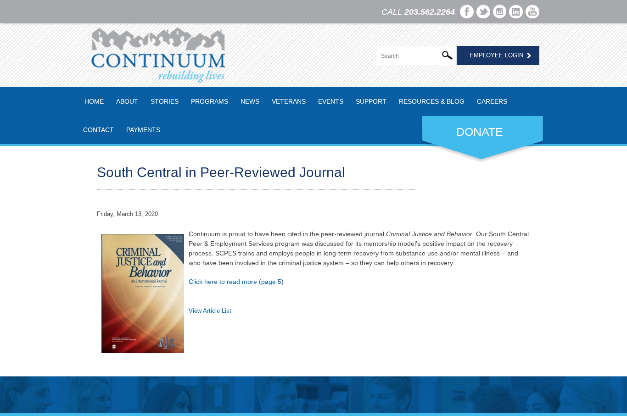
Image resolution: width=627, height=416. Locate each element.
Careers (492, 101)
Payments (143, 129)
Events (330, 101)
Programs (209, 101)
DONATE (479, 131)
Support (371, 101)
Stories (165, 101)
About (127, 101)
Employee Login (496, 55)
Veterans (289, 101)
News (250, 101)
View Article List (210, 310)
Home (94, 101)
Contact (98, 129)
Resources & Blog (432, 101)
